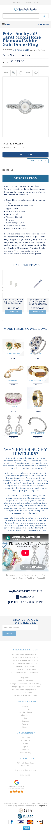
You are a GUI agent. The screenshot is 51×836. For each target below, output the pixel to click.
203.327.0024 (25, 775)
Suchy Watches (25, 678)
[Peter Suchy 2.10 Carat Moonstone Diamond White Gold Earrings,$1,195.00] (13, 284)
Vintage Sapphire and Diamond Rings (25, 686)
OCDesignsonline (42, 806)
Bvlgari (38, 407)
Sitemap (25, 727)
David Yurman (37, 433)
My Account (17, 2)
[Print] (12, 170)
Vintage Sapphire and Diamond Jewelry (25, 684)
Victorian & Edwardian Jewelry (25, 695)
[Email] (8, 170)
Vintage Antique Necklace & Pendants (25, 672)
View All (13, 358)
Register (25, 749)
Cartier (13, 433)
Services (25, 721)
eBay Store (25, 715)
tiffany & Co (13, 354)
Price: (5, 62)
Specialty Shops (25, 712)
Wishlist (25, 744)
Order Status (25, 738)
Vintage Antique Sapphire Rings (25, 657)
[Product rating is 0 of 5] (7, 49)
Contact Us (25, 741)
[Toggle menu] (3, 24)
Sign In (35, 2)
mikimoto (13, 380)
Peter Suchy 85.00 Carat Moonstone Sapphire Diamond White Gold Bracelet (38, 302)
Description (26, 178)
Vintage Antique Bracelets (25, 669)
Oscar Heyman (37, 354)
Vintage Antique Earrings (25, 666)
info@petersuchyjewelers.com (25, 770)
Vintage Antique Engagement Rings (25, 654)
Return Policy (25, 709)
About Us (25, 706)
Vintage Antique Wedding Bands (25, 663)
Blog (25, 718)
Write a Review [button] (37, 50)
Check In (27, 2)
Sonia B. (13, 407)
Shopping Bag (25, 752)
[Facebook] (3, 170)
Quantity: (7, 147)
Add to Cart (13, 312)
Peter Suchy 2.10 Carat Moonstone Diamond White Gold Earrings (13, 301)
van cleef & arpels (37, 380)
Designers (26, 724)
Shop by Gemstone (25, 681)
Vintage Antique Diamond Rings (25, 660)
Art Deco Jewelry (25, 692)
